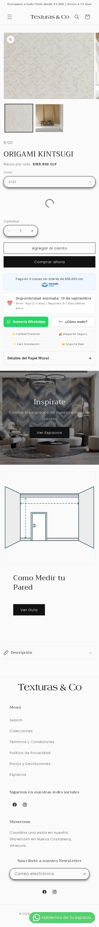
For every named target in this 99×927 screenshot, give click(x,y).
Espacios (18, 774)
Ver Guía (29, 609)
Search (16, 720)
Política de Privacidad (30, 753)
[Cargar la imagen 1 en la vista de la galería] (19, 118)
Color (8, 172)
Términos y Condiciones (32, 741)
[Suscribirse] (84, 874)
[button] (9, 17)
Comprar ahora (49, 261)
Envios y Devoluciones (30, 763)
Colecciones (21, 731)
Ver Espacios (49, 432)
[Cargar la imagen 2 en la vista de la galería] (49, 118)
